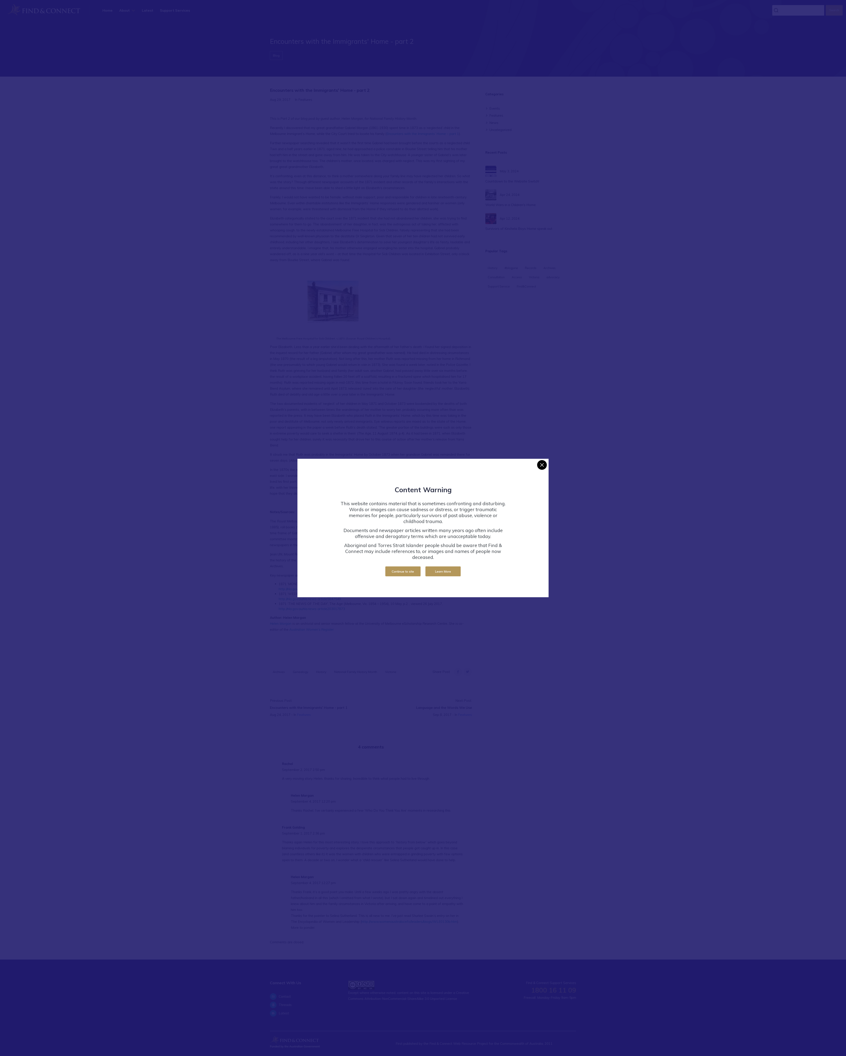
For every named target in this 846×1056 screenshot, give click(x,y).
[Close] (542, 465)
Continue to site (403, 571)
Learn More (443, 571)
